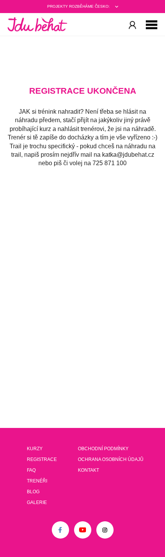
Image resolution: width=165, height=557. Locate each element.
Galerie (37, 502)
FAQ (31, 470)
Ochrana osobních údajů (111, 459)
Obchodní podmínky (103, 448)
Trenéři (37, 481)
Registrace (42, 459)
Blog (33, 491)
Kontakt (88, 470)
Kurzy (35, 448)
